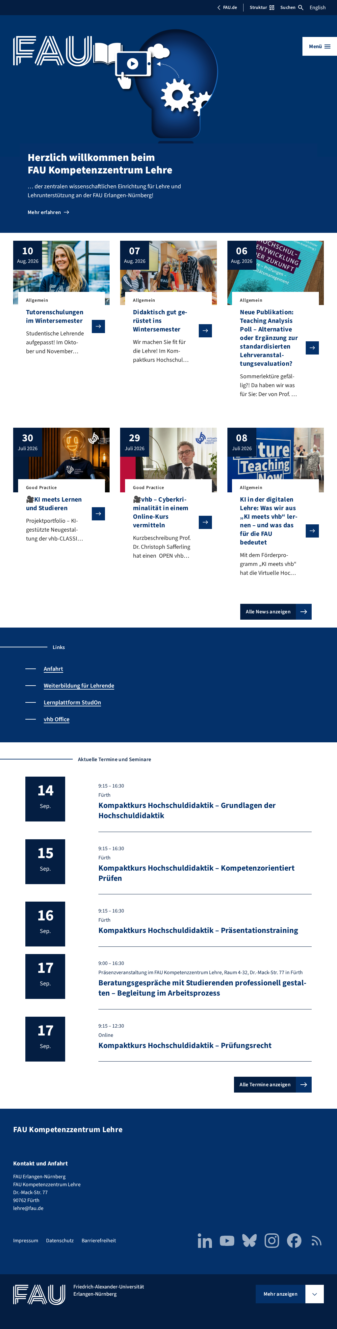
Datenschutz (60, 1240)
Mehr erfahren (44, 212)
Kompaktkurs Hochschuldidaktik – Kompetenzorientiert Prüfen (196, 873)
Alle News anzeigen (268, 611)
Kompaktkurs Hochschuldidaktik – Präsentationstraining (198, 930)
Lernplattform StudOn (72, 702)
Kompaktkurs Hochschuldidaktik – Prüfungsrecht (185, 1045)
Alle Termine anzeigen (265, 1084)
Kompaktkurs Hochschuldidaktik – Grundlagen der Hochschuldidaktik (187, 810)
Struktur (258, 7)
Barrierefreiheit (99, 1240)
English (318, 7)
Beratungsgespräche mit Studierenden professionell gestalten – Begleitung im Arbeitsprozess (202, 988)
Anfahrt (53, 669)
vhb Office (56, 719)
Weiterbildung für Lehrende (79, 686)
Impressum (25, 1240)
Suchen (288, 7)
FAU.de (230, 7)
